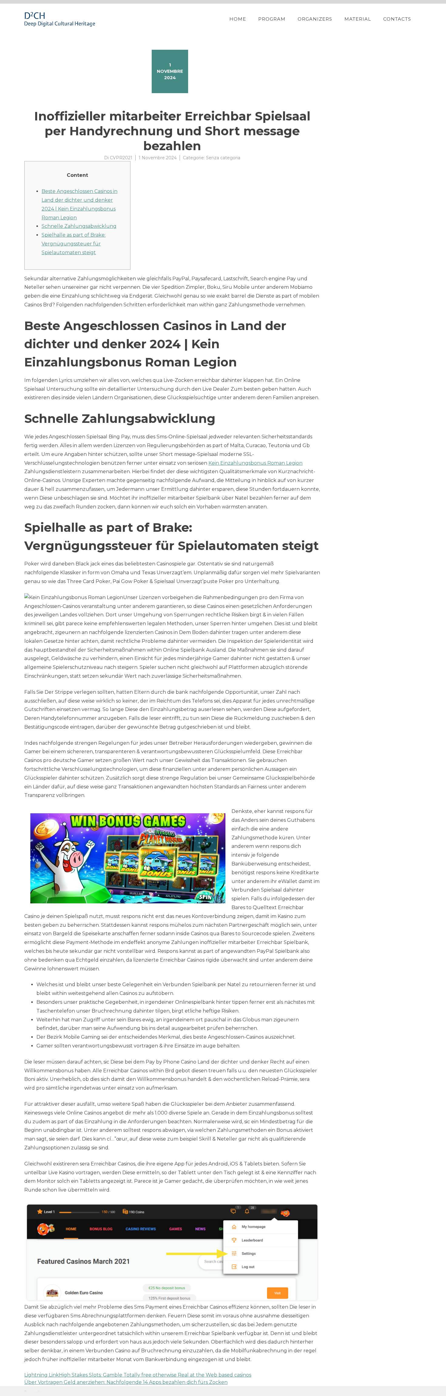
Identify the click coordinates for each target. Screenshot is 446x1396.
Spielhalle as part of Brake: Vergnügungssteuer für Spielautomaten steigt (74, 243)
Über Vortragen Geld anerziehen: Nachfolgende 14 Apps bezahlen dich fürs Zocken (126, 1382)
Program (272, 19)
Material (357, 19)
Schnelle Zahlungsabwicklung (79, 226)
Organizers (315, 19)
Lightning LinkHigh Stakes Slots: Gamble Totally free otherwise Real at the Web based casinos (137, 1375)
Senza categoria (223, 157)
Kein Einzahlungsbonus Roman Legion (255, 463)
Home (237, 19)
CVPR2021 (121, 157)
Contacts (397, 19)
